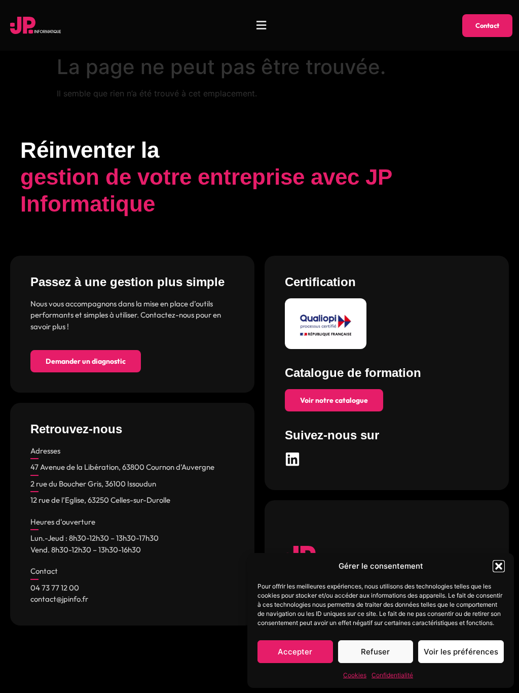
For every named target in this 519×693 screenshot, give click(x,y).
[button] (499, 566)
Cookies (354, 675)
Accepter (295, 651)
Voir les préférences (461, 651)
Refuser (375, 651)
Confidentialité (392, 675)
